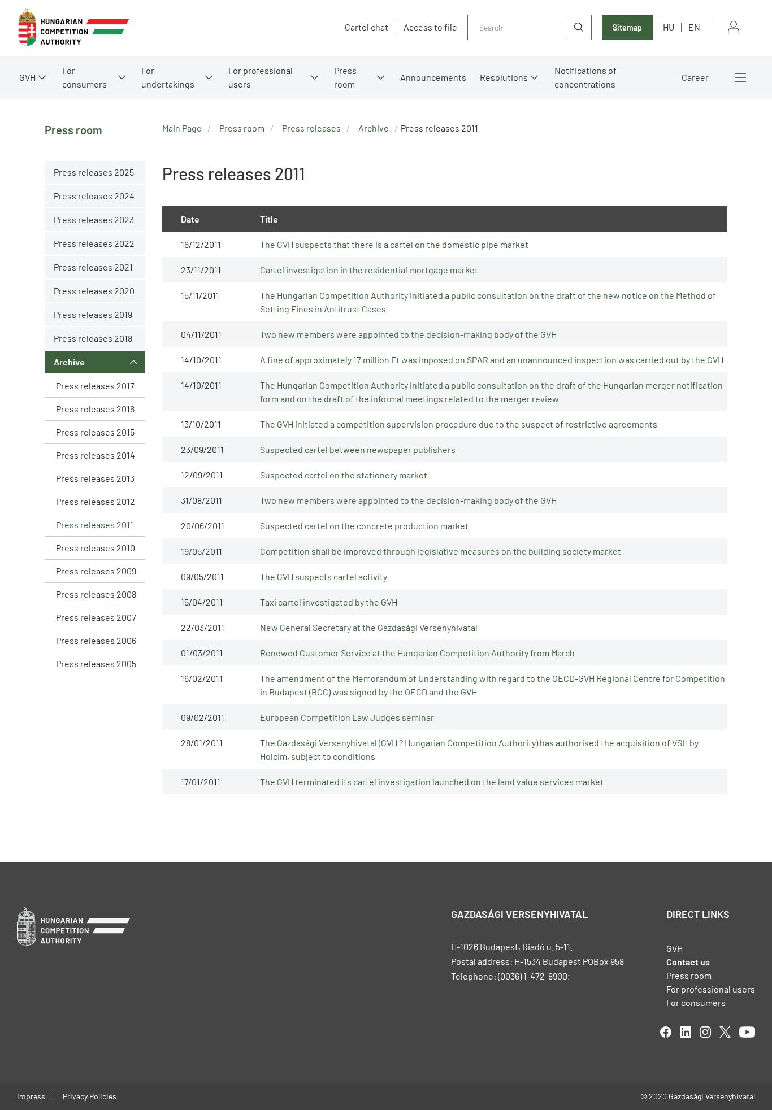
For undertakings (167, 77)
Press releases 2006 (96, 640)
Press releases (311, 128)
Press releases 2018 (93, 338)
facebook (665, 1032)
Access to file (430, 27)
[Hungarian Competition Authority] (73, 27)
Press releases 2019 (93, 314)
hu (668, 26)
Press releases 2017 (95, 385)
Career (695, 77)
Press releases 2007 (96, 617)
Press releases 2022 (94, 243)
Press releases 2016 (95, 408)
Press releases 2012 (95, 501)
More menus (740, 77)
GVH (27, 77)
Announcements (433, 77)
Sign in (733, 27)
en (694, 26)
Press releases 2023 (94, 219)
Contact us (688, 961)
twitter (725, 1032)
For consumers (696, 1002)
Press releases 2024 (94, 195)
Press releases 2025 (94, 172)
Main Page (182, 128)
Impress (31, 1096)
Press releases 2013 (95, 478)
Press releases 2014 (95, 455)
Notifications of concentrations (585, 77)
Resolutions (504, 77)
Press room (345, 77)
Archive (69, 361)
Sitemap (627, 27)
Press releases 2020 (94, 290)
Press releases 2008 (96, 594)
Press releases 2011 (94, 524)
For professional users (260, 77)
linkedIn (685, 1032)
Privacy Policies (89, 1096)
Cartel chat (366, 27)
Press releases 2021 (93, 267)
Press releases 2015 (95, 431)
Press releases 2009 (96, 570)
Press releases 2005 (96, 663)
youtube (747, 1032)
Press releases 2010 (95, 547)
